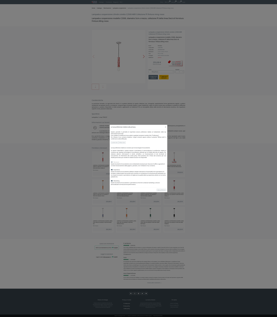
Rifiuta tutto (122, 142)
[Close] (165, 127)
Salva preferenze (161, 190)
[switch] (112, 169)
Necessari (116, 162)
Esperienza (117, 170)
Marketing (116, 181)
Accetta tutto (115, 142)
